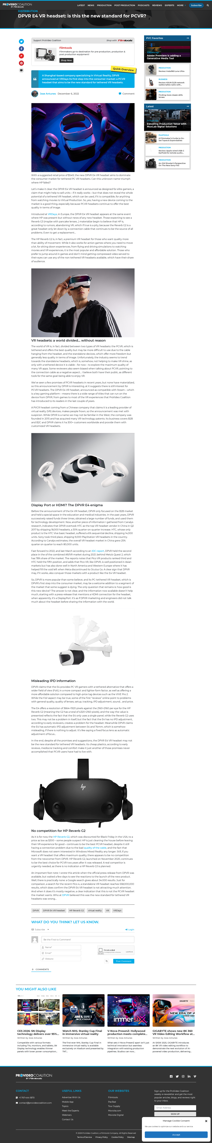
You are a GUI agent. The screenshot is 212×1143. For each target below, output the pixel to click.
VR (107, 910)
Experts (169, 5)
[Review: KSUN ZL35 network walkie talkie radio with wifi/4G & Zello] (151, 82)
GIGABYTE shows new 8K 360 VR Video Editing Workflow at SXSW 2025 (173, 1034)
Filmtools (113, 1097)
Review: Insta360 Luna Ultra (171, 71)
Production (104, 5)
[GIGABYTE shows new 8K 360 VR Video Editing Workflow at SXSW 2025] (174, 1010)
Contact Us (67, 1119)
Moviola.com (114, 1110)
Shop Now (66, 60)
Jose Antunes (48, 93)
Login (131, 929)
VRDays (52, 214)
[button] (206, 1120)
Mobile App (67, 1102)
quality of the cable (95, 847)
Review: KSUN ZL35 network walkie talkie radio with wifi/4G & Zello (171, 84)
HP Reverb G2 (61, 836)
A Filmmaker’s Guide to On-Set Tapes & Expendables (171, 139)
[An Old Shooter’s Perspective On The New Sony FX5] (151, 162)
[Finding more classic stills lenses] (151, 94)
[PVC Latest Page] (188, 106)
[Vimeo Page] (195, 1076)
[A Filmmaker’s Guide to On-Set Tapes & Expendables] (151, 138)
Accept (176, 1134)
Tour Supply (114, 1106)
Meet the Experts (70, 1110)
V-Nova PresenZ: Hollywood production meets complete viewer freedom (126, 1034)
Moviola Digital (116, 1115)
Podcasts (143, 5)
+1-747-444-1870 (26, 1097)
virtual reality (95, 910)
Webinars (67, 1115)
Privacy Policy (101, 1137)
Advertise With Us (71, 1097)
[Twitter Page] (177, 1076)
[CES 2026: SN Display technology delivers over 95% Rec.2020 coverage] (38, 1010)
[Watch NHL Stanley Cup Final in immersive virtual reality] (83, 1010)
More (180, 5)
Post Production (124, 5)
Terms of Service (84, 1137)
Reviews (157, 5)
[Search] (208, 5)
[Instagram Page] (183, 1076)
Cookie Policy (117, 1137)
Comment (128, 93)
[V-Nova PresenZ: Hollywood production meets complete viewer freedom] (128, 1010)
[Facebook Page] (171, 1076)
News (91, 5)
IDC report (98, 551)
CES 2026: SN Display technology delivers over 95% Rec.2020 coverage (37, 1034)
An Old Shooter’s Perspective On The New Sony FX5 (172, 164)
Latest (81, 5)
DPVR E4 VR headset (54, 910)
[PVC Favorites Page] (188, 38)
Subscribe (196, 5)
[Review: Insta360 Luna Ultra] (151, 69)
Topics (65, 1106)
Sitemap (131, 1137)
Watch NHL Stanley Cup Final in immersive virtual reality (82, 1032)
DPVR (65, 895)
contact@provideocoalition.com (35, 1103)
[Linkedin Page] (189, 1076)
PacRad (112, 1102)
